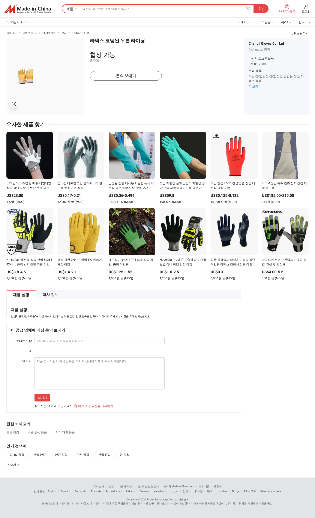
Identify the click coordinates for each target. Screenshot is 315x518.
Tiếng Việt (250, 491)
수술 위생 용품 (37, 432)
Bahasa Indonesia (270, 491)
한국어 (186, 491)
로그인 (306, 11)
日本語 (199, 491)
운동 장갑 (12, 432)
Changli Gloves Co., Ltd (266, 43)
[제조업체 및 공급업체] (27, 8)
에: (30, 351)
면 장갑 (124, 454)
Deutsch (144, 491)
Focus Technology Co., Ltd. (162, 499)
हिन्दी (209, 491)
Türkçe (235, 491)
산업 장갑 (104, 454)
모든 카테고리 (19, 22)
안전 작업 (61, 454)
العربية (174, 491)
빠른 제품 (204, 486)
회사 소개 (98, 486)
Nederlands (160, 491)
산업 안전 (39, 454)
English (52, 491)
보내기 (42, 397)
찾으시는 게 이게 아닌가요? (52, 406)
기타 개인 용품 (65, 432)
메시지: (26, 361)
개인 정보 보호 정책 (147, 486)
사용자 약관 (125, 486)
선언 (111, 486)
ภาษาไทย (221, 491)
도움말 (266, 22)
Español (65, 491)
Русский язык (114, 491)
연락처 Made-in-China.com (178, 486)
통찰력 (218, 486)
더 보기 (253, 86)
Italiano (130, 491)
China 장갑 (17, 454)
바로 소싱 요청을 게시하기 (93, 406)
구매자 (242, 22)
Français (96, 491)
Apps (284, 22)
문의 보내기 (126, 75)
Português (81, 491)
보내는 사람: (23, 341)
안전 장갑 (82, 454)
